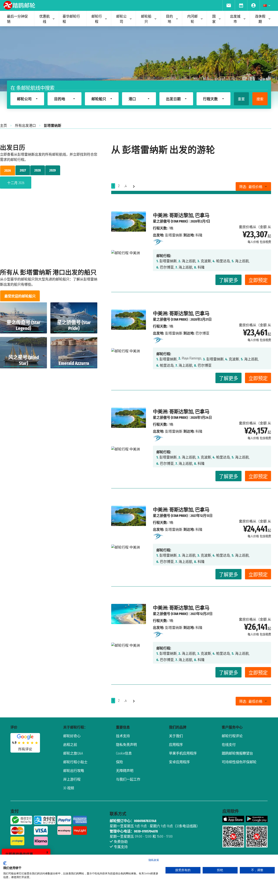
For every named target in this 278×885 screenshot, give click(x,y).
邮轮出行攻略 (73, 771)
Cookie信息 (124, 753)
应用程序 (176, 745)
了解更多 (228, 280)
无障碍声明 (124, 771)
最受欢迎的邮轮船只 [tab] (20, 296)
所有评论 (25, 749)
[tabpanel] (48, 183)
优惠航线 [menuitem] (44, 19)
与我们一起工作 (128, 779)
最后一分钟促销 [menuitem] (17, 19)
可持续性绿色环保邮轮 (239, 762)
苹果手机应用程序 (183, 753)
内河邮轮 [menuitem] (192, 19)
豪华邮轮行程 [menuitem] (71, 19)
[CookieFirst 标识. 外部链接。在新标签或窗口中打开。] (5, 863)
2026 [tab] (7, 170)
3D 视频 (68, 788)
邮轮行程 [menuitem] (96, 19)
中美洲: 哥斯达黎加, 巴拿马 (181, 215)
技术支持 (123, 736)
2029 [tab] (52, 170)
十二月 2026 (15, 183)
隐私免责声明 (126, 745)
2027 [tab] (23, 170)
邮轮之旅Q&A (73, 753)
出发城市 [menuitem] (235, 19)
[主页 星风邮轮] (158, 242)
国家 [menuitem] (214, 19)
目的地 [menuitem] (169, 19)
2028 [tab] (37, 170)
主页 (3, 126)
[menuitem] (228, 5)
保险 (119, 762)
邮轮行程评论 (232, 736)
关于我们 (176, 736)
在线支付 (229, 745)
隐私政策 (154, 860)
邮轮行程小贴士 (75, 762)
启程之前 (70, 745)
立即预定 (258, 280)
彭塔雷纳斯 (173, 235)
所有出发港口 (25, 126)
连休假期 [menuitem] (260, 19)
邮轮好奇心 (72, 736)
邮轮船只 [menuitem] (146, 19)
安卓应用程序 (179, 762)
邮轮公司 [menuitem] (121, 19)
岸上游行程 (72, 779)
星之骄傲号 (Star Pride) (170, 221)
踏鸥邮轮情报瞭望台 (237, 753)
